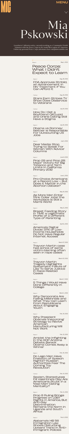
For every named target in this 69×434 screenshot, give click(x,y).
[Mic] (6, 7)
